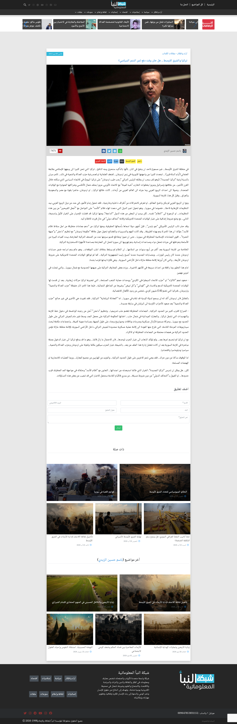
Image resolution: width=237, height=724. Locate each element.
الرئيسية (211, 5)
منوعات (90, 12)
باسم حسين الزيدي (110, 560)
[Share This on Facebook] (104, 151)
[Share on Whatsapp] (120, 151)
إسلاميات (136, 12)
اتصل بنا (184, 5)
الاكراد (110, 161)
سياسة (146, 12)
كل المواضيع (197, 5)
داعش (139, 161)
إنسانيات (114, 12)
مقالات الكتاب (168, 54)
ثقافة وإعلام (102, 12)
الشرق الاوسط (130, 161)
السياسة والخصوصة (208, 721)
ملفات (79, 12)
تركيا (122, 161)
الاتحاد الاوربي (100, 161)
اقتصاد (125, 12)
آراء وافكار (158, 12)
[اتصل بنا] (55, 5)
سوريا (116, 161)
